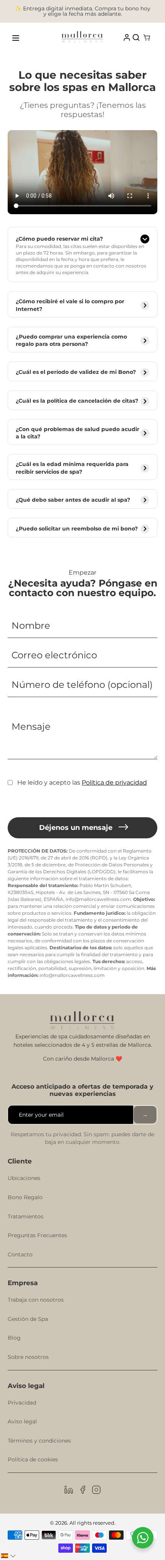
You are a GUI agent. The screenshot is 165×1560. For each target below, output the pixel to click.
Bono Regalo (25, 1197)
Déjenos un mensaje (75, 827)
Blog (14, 1337)
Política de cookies (33, 1459)
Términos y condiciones (39, 1440)
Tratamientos (25, 1216)
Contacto (20, 1254)
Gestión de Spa (28, 1318)
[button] (8, 1555)
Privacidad (22, 1402)
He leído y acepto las (82, 782)
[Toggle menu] (15, 38)
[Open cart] (147, 38)
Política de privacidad (114, 782)
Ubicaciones (24, 1178)
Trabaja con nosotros (36, 1299)
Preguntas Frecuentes (37, 1235)
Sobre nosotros (28, 1356)
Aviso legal (22, 1421)
